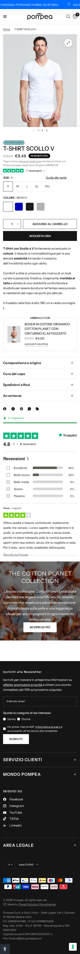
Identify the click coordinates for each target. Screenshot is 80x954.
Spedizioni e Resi (16, 385)
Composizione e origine (22, 363)
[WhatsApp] (30, 408)
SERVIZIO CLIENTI (22, 759)
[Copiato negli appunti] (37, 408)
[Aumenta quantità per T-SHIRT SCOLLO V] (18, 224)
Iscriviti (16, 739)
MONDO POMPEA (22, 774)
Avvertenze (12, 396)
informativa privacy (48, 726)
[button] (40, 627)
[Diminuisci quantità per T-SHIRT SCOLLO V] (6, 224)
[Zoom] (68, 43)
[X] (13, 408)
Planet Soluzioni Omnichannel (37, 904)
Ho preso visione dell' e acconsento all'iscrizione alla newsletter (34, 729)
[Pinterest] (22, 408)
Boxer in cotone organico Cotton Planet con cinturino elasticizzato (47, 328)
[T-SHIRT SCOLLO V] (8, 207)
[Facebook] (5, 408)
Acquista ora (40, 236)
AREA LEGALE (18, 845)
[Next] (46, 130)
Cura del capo (14, 374)
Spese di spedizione (30, 161)
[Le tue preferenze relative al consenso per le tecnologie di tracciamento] (73, 947)
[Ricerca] (68, 16)
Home (6, 29)
